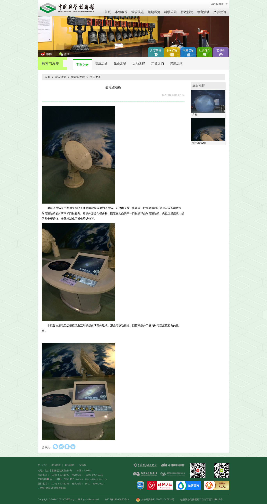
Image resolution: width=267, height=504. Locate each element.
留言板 (82, 465)
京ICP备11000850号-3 (117, 499)
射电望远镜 (199, 142)
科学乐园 (170, 12)
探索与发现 (50, 63)
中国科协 (145, 465)
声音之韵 (157, 63)
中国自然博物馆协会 (172, 474)
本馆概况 (121, 12)
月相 (195, 114)
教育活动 (203, 12)
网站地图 (69, 465)
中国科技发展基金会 (145, 474)
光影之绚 (176, 63)
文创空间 (219, 12)
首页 (108, 12)
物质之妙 (101, 63)
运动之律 (139, 63)
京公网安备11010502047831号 (157, 499)
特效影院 (187, 12)
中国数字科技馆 (172, 465)
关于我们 (42, 465)
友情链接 (56, 465)
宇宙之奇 (82, 64)
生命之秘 (120, 63)
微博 (49, 54)
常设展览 (137, 12)
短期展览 (154, 12)
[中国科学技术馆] (67, 8)
